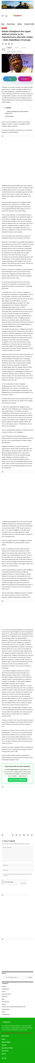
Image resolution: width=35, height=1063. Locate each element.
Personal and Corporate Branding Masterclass (17, 1006)
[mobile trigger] (3, 16)
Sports (17, 1011)
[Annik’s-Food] (17, 613)
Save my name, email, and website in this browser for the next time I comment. (18, 875)
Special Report (17, 1009)
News (17, 999)
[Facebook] (3, 1058)
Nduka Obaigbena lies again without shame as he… (16, 112)
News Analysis (17, 1001)
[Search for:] (16, 977)
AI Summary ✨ (25, 79)
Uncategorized (17, 1014)
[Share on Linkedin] (24, 835)
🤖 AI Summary (9, 116)
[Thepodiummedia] (17, 16)
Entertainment (17, 989)
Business (17, 986)
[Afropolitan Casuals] (17, 494)
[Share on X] (6, 44)
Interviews (17, 996)
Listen (10, 79)
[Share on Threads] (9, 44)
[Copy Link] (12, 44)
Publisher (9, 47)
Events (17, 991)
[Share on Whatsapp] (20, 835)
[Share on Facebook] (3, 44)
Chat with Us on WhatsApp (18, 780)
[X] (5, 1058)
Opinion (4, 28)
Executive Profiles (17, 994)
